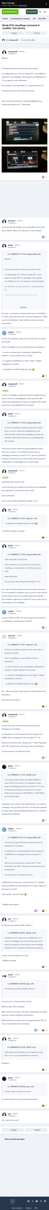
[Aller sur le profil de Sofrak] (4, 246)
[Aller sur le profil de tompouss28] (3, 40)
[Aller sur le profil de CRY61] (4, 976)
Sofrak (10, 245)
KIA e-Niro (31, 40)
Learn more (4, 4)
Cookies (28, 1208)
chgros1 (11, 332)
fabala (10, 766)
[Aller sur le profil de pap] (4, 510)
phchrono (11, 221)
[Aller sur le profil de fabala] (4, 767)
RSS (35, 1208)
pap (9, 509)
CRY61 (10, 975)
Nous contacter (17, 1208)
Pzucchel (11, 636)
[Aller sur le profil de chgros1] (4, 333)
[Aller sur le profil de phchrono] (4, 222)
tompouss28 (13, 40)
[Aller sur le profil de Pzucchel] (4, 637)
